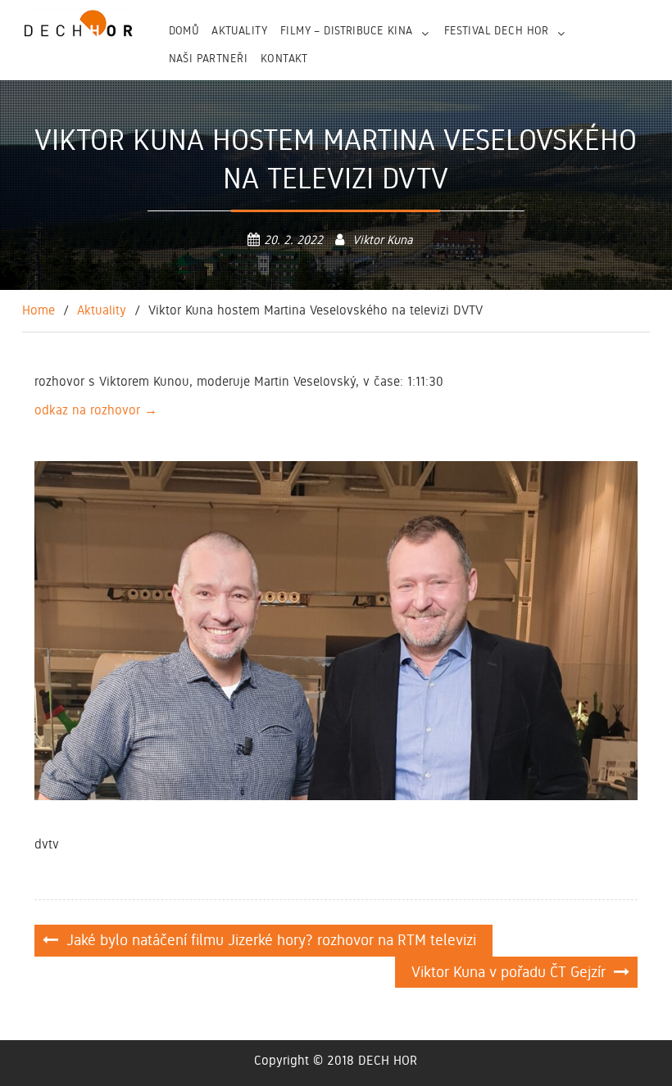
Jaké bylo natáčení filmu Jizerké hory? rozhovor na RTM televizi (271, 939)
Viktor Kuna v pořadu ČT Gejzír (508, 971)
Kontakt (284, 58)
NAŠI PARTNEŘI (208, 58)
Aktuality (239, 30)
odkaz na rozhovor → (95, 410)
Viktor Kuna (382, 240)
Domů (184, 30)
